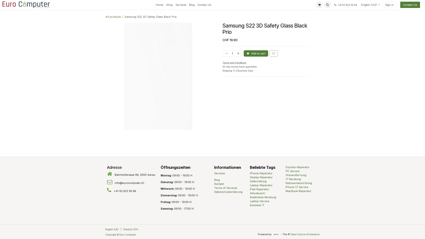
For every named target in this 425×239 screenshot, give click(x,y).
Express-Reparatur (298, 167)
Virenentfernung (296, 175)
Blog (217, 180)
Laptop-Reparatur (261, 185)
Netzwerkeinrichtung (299, 183)
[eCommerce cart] (319, 4)
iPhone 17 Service (297, 187)
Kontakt (219, 184)
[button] (327, 4)
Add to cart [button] (257, 53)
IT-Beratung (293, 179)
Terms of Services (225, 188)
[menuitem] (159, 4)
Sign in (389, 4)
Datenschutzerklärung (228, 192)
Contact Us (410, 4)
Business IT (257, 205)
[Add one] (239, 53)
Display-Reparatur (261, 177)
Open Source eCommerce (305, 234)
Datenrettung (258, 181)
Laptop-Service (259, 201)
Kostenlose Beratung (263, 197)
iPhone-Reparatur (261, 173)
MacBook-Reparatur (298, 191)
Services (219, 173)
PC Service (292, 171)
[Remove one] (226, 53)
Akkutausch (257, 193)
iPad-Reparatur (259, 189)
